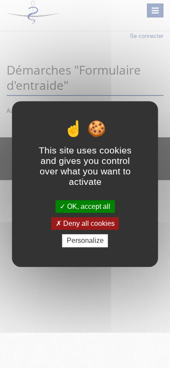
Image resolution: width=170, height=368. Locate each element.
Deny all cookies (88, 223)
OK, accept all (87, 206)
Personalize (85, 241)
